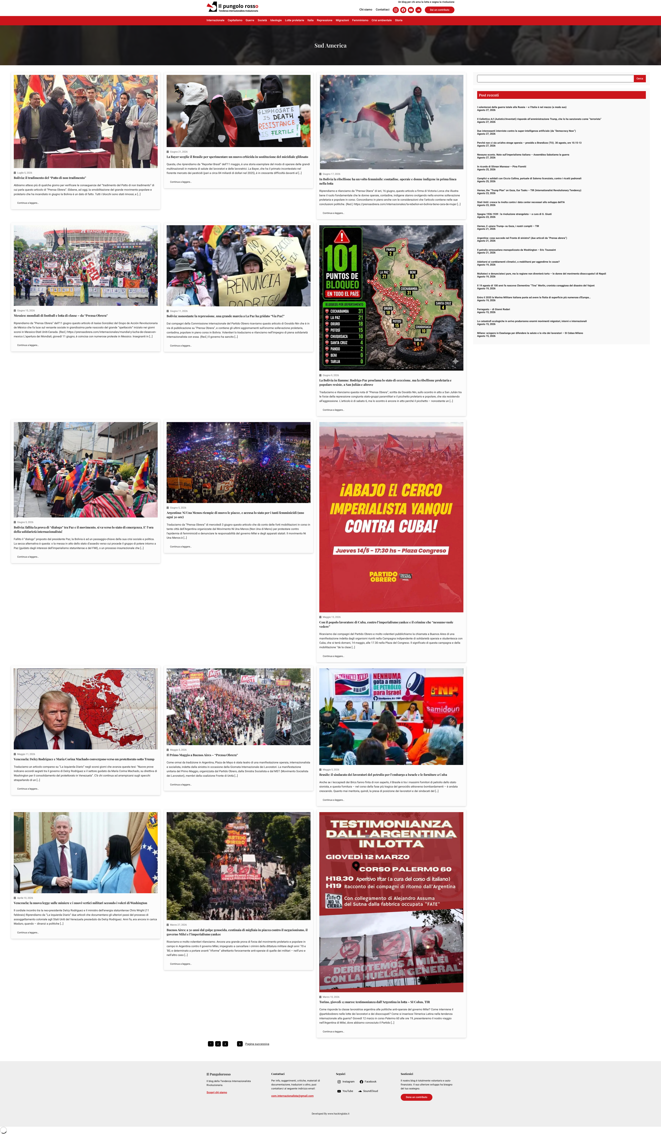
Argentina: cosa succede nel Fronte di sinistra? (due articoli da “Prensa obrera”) (522, 238)
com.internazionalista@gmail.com (292, 1096)
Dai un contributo (439, 10)
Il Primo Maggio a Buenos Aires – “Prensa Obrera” (202, 755)
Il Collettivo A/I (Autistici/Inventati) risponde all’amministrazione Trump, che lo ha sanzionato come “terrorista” (539, 119)
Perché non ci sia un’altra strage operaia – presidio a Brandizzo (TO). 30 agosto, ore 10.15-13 (529, 143)
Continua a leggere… (28, 203)
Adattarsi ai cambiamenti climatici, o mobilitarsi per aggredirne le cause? (518, 262)
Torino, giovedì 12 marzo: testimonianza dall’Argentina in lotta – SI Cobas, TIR (374, 1002)
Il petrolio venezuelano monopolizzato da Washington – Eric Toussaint (516, 250)
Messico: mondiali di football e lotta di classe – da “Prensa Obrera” (61, 315)
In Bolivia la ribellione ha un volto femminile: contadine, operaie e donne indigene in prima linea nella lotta (387, 181)
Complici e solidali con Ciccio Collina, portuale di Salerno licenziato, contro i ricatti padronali (529, 178)
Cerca (640, 78)
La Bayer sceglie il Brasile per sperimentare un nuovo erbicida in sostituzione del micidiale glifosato (237, 157)
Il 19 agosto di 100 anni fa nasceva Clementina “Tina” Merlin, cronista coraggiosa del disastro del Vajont (536, 285)
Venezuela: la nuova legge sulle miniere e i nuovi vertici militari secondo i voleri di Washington (80, 903)
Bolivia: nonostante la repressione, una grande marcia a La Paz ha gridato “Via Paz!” (226, 316)
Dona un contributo (416, 1097)
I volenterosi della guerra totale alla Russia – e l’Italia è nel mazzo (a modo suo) (521, 107)
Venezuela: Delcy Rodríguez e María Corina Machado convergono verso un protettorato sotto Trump (84, 759)
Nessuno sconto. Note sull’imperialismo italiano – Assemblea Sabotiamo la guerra (523, 155)
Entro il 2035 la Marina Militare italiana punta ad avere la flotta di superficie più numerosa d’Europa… (534, 297)
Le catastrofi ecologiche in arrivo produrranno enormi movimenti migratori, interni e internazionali (532, 321)
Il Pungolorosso (219, 1074)
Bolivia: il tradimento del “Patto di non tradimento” (50, 178)
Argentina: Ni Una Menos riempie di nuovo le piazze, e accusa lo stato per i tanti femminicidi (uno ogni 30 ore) (235, 515)
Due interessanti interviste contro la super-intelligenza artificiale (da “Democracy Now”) (526, 131)
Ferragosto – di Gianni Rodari (493, 309)
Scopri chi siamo (217, 1092)
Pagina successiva (257, 1044)
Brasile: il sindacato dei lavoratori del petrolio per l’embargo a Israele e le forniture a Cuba (383, 775)
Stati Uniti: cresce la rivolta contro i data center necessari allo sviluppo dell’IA (521, 202)
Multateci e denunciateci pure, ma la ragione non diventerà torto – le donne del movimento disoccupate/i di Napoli (541, 274)
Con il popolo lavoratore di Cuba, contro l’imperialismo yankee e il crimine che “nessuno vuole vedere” (386, 624)
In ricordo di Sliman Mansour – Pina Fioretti (501, 166)
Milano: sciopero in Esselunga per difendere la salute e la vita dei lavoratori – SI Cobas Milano (530, 333)
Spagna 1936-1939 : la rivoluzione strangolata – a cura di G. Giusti (514, 214)
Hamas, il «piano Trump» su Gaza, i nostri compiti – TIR (508, 226)
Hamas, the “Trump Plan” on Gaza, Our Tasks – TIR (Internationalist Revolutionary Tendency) (529, 190)
